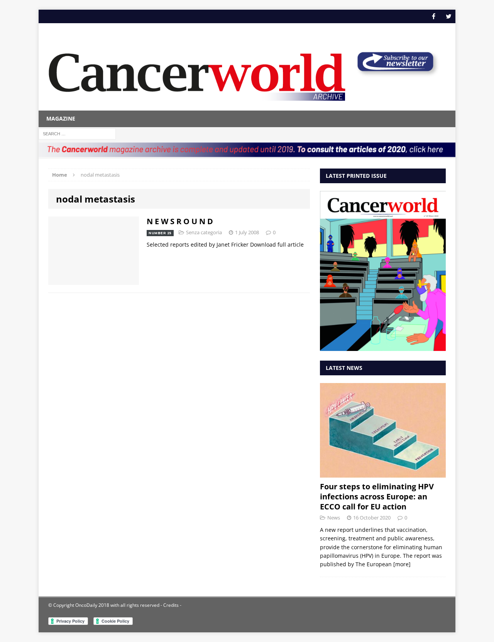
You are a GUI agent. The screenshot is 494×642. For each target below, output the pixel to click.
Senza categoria (204, 232)
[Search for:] (77, 133)
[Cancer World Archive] (197, 73)
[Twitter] (448, 16)
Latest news (344, 367)
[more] (402, 564)
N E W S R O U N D (180, 221)
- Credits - (170, 605)
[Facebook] (433, 16)
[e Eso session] (395, 74)
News (333, 517)
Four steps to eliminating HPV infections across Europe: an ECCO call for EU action (377, 496)
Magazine (60, 118)
